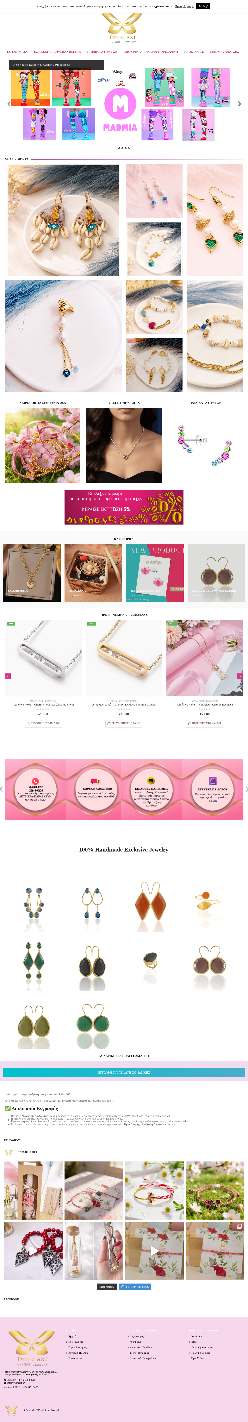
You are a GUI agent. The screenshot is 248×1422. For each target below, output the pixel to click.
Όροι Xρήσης (198, 1358)
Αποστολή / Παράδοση (141, 1347)
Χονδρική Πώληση (78, 1353)
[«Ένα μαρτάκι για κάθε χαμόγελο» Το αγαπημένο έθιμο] (154, 1190)
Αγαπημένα (135, 1342)
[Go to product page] (63, 220)
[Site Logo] (122, 28)
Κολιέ (41, 701)
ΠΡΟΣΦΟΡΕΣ (194, 51)
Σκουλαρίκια (53, 248)
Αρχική (72, 1336)
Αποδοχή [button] (203, 6)
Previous (9, 104)
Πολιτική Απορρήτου (202, 1347)
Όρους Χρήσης (184, 6)
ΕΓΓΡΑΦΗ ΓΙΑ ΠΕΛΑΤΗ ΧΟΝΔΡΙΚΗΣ (124, 1072)
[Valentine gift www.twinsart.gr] (94, 1251)
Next (239, 104)
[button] (8, 676)
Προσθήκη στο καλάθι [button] (92, 271)
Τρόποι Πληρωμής (139, 1353)
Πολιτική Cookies (200, 1353)
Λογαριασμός (137, 1336)
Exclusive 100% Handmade (57, 51)
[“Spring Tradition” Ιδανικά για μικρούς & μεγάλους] (215, 1190)
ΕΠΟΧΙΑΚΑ (132, 51)
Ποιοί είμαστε (75, 1342)
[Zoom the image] (42, 408)
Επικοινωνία (75, 1358)
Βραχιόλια (143, 248)
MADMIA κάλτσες (224, 51)
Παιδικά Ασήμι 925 (102, 51)
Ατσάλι (133, 248)
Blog (194, 1342)
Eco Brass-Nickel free (21, 248)
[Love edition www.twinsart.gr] (33, 1251)
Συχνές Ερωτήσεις (77, 1347)
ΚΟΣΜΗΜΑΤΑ (17, 51)
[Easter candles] (33, 1190)
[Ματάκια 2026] (154, 1251)
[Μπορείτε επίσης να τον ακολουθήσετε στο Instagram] (94, 1190)
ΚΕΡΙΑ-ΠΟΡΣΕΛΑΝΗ (162, 51)
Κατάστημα (197, 1336)
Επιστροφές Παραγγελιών (143, 1358)
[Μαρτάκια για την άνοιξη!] (215, 1251)
